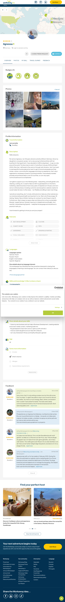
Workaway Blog (22, 562)
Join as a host (6, 573)
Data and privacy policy (40, 577)
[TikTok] (21, 596)
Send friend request (40, 54)
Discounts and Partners (9, 579)
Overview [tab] (7, 60)
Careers (36, 579)
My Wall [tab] (24, 60)
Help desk (36, 562)
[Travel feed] (40, 2)
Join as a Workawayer (9, 570)
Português (52, 569)
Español (51, 566)
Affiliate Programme (24, 581)
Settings (57, 307)
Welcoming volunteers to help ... (31, 451)
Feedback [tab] (46, 60)
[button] (29, 528)
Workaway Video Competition (23, 574)
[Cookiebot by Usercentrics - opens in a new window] (55, 288)
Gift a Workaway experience (7, 576)
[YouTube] (11, 596)
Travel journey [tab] (35, 60)
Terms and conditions (39, 575)
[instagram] (16, 596)
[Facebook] (5, 596)
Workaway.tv (21, 568)
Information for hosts (9, 564)
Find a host (6, 562)
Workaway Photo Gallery (23, 565)
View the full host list (32, 534)
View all (57, 89)
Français (51, 564)
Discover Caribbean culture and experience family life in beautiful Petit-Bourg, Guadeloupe (16, 523)
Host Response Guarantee (38, 572)
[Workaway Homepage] (9, 2)
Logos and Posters (23, 570)
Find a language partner (17, 274)
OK (53, 312)
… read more (33, 405)
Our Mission (21, 583)
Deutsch (51, 562)
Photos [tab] (16, 60)
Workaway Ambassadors (22, 578)
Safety (5, 5)
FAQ (35, 566)
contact (57, 54)
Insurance (36, 569)
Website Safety (32, 372)
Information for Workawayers (7, 567)
